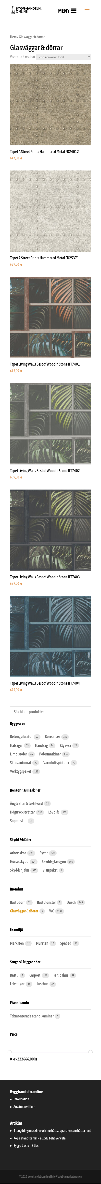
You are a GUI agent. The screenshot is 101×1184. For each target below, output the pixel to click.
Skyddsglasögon (54, 861)
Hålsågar (16, 745)
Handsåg (41, 745)
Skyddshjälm (20, 870)
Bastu (14, 975)
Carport (35, 975)
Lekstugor (17, 984)
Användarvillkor (24, 1107)
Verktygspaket (21, 771)
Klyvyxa (66, 745)
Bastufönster (46, 902)
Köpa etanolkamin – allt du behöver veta (39, 1138)
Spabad (66, 943)
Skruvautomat (21, 762)
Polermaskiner (50, 754)
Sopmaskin (18, 820)
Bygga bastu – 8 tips (25, 1146)
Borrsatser (53, 736)
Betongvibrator (21, 736)
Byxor (43, 853)
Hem (13, 37)
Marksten (17, 943)
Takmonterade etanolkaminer (32, 1016)
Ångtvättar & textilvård (26, 803)
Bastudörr (17, 902)
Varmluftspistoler (56, 762)
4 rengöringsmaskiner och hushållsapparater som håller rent (52, 1131)
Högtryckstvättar (22, 812)
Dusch (71, 902)
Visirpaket (50, 870)
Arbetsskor (18, 853)
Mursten (42, 943)
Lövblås (54, 812)
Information (21, 1099)
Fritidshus (61, 975)
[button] (64, 11)
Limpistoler (18, 754)
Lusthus (43, 984)
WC (51, 911)
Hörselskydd (19, 861)
